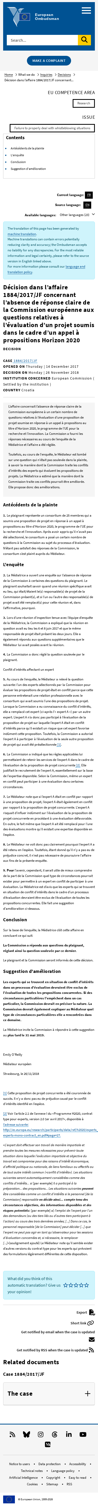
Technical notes (32, 1471)
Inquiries (46, 74)
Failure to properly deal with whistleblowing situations (52, 128)
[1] (58, 744)
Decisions (64, 74)
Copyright (53, 1477)
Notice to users (20, 1464)
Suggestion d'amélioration (28, 169)
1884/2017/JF (25, 360)
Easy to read (78, 1477)
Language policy (63, 1471)
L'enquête (17, 155)
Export (82, 1312)
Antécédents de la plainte (27, 148)
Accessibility (78, 1464)
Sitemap (52, 1484)
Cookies (32, 1484)
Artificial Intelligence (23, 1477)
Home (8, 74)
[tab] (49, 1394)
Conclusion (18, 162)
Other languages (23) (75, 215)
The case (20, 1393)
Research (83, 103)
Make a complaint (49, 60)
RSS (69, 1484)
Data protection (49, 1464)
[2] (5, 1113)
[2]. (77, 765)
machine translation (22, 234)
